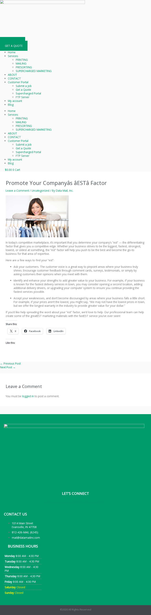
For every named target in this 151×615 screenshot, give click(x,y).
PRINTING (22, 60)
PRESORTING (24, 67)
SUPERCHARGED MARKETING (34, 71)
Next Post (8, 367)
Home (12, 52)
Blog (11, 104)
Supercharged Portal (28, 93)
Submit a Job (24, 86)
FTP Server (22, 97)
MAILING (21, 63)
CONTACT (14, 78)
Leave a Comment (17, 190)
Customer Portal (18, 82)
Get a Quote (23, 89)
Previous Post (10, 363)
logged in (28, 396)
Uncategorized (40, 190)
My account (15, 101)
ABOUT (12, 75)
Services (13, 56)
